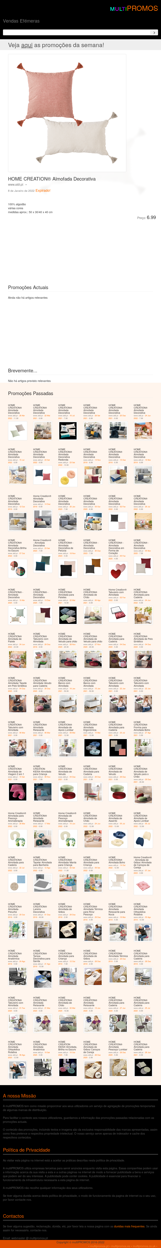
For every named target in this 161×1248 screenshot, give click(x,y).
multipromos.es (120, 1246)
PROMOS (142, 8)
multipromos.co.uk (144, 1246)
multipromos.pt (99, 1246)
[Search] (154, 32)
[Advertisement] (52, 249)
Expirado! (43, 190)
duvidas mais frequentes (129, 1226)
